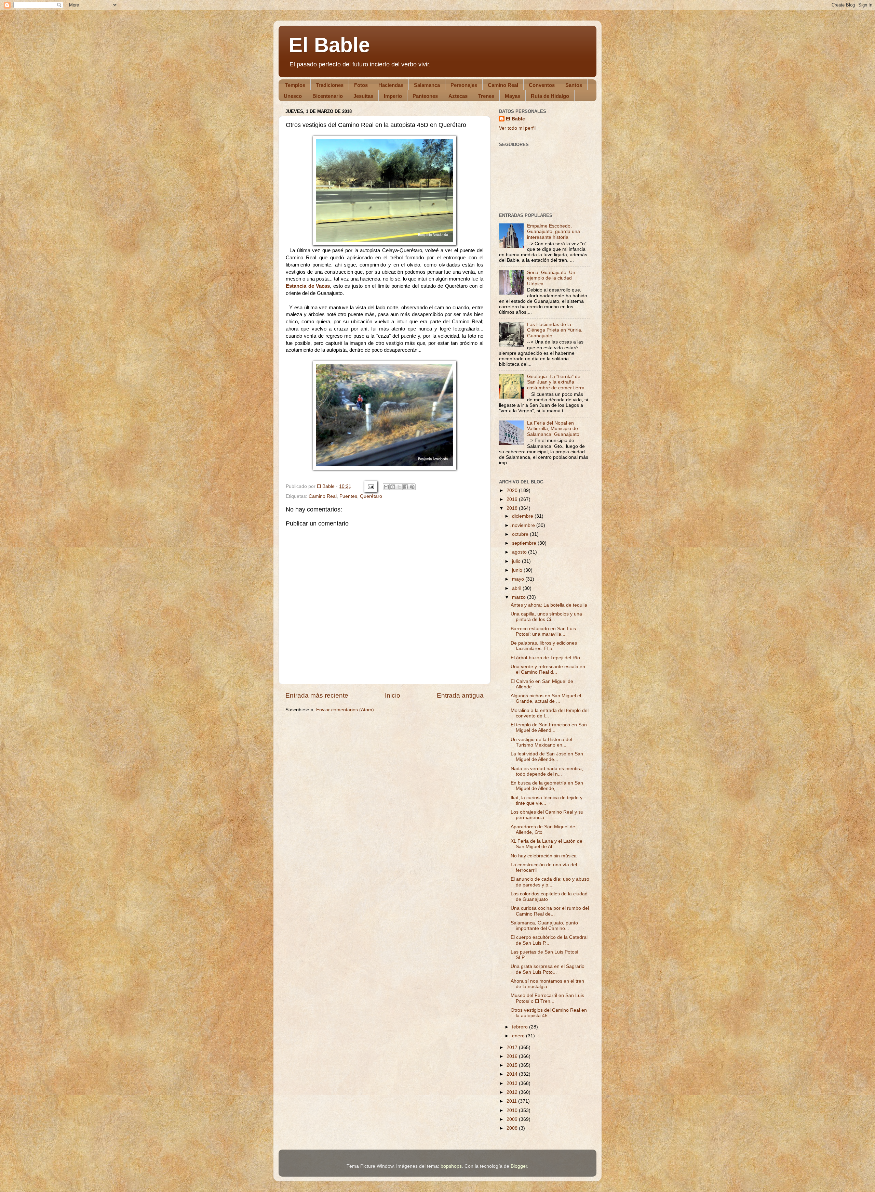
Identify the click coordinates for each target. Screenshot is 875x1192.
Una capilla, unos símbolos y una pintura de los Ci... (546, 616)
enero (519, 1035)
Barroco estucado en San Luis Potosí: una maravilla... (543, 631)
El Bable (329, 45)
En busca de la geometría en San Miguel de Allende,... (547, 785)
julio (517, 561)
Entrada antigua (460, 695)
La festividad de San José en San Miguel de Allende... (547, 756)
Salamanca (427, 85)
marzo (519, 597)
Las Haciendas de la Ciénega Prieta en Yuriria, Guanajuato (554, 330)
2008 (513, 1128)
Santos (573, 85)
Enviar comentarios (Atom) (345, 709)
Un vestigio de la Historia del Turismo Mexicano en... (541, 742)
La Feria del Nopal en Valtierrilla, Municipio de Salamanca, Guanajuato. (554, 428)
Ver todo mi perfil (517, 128)
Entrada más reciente (316, 695)
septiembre (525, 543)
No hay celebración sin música (544, 855)
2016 (513, 1056)
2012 (513, 1092)
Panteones (425, 96)
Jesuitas (363, 96)
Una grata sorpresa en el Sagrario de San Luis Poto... (547, 969)
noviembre (524, 525)
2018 (513, 508)
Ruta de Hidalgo (550, 96)
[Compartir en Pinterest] (412, 486)
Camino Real (503, 85)
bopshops (451, 1166)
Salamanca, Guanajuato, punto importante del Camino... (544, 925)
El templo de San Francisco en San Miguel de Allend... (549, 727)
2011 (512, 1101)
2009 (513, 1119)
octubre (521, 534)
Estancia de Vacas (308, 286)
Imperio (393, 96)
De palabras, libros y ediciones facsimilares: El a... (544, 645)
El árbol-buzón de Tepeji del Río (545, 657)
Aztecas (458, 96)
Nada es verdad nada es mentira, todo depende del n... (547, 771)
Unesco (293, 96)
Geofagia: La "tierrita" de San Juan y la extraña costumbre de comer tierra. (556, 382)
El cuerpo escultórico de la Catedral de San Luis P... (549, 940)
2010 (513, 1110)
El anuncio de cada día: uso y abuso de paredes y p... (550, 882)
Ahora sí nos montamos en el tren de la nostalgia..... (547, 984)
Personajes (463, 85)
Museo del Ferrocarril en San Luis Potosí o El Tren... (547, 998)
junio (518, 570)
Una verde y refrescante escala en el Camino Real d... (548, 669)
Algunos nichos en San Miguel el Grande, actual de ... (546, 698)
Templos (295, 85)
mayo (518, 579)
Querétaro (371, 496)
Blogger (519, 1166)
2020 (513, 490)
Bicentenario (327, 96)
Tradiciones (330, 85)
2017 (513, 1047)
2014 (513, 1074)
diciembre (523, 516)
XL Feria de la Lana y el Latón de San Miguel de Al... (546, 844)
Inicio (392, 695)
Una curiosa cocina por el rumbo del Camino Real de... (550, 911)
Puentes (348, 496)
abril (517, 588)
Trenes (486, 96)
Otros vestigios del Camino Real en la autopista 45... (549, 1013)
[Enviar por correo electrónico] (386, 486)
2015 (513, 1065)
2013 (513, 1083)
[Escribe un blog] (392, 486)
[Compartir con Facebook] (405, 486)
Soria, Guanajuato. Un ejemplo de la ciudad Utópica (551, 278)
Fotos (361, 85)
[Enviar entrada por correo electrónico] (370, 486)
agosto (520, 552)
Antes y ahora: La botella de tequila (549, 605)
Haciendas (390, 85)
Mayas (512, 96)
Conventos (542, 85)
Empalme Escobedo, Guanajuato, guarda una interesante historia (553, 231)
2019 (513, 499)
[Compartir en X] (399, 486)
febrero (520, 1026)
